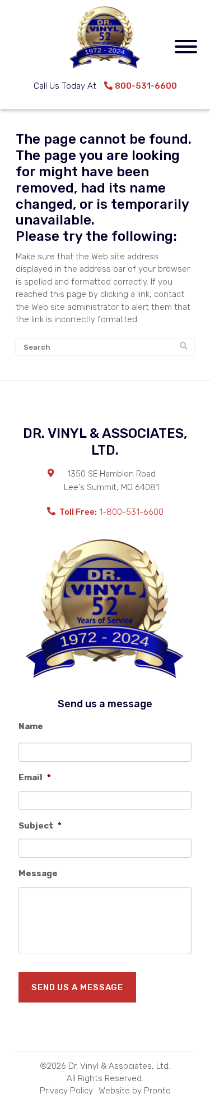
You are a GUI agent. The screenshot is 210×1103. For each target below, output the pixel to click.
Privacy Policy (66, 1091)
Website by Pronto (135, 1091)
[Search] (183, 346)
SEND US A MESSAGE (77, 987)
